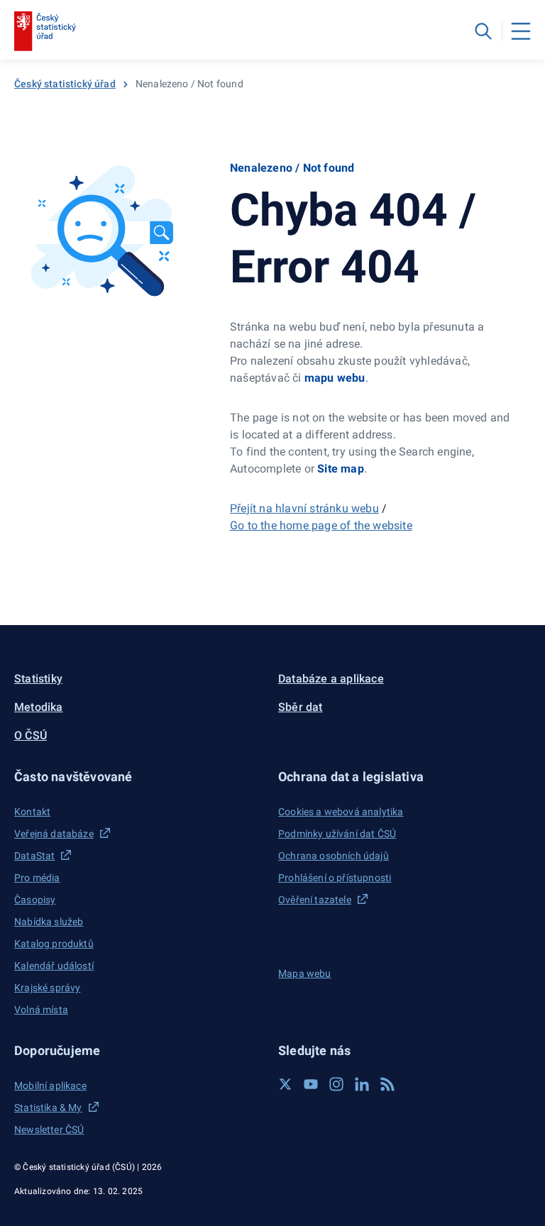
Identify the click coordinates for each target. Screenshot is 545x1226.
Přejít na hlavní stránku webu (304, 508)
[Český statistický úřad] (45, 31)
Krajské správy (47, 987)
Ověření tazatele (314, 899)
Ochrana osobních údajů (333, 855)
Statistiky (38, 678)
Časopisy (34, 899)
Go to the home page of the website (321, 525)
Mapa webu (304, 973)
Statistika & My (48, 1107)
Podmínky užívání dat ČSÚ (337, 833)
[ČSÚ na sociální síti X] (285, 1084)
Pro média (37, 877)
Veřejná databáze (54, 833)
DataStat (34, 855)
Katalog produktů (54, 943)
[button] (140, 776)
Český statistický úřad (65, 83)
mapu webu (334, 378)
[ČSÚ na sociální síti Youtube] (311, 1084)
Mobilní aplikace (50, 1085)
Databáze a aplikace (331, 678)
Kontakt (32, 811)
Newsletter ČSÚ (49, 1129)
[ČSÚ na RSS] (387, 1084)
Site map (340, 468)
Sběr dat (300, 707)
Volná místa (41, 1009)
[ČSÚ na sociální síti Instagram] (336, 1084)
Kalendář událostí (54, 965)
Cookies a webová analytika (341, 811)
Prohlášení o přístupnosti (334, 877)
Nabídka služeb (48, 921)
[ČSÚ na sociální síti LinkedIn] (362, 1084)
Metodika (38, 707)
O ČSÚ (30, 735)
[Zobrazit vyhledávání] (483, 31)
